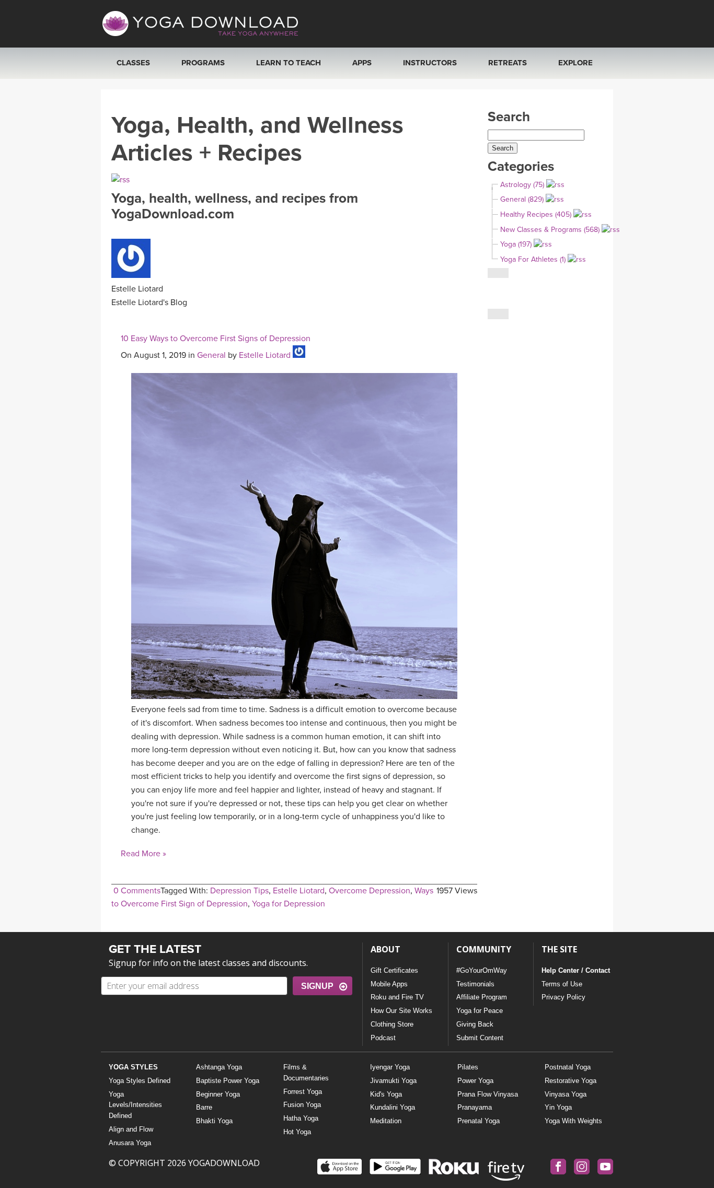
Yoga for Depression (288, 904)
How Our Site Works (401, 1011)
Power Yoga (475, 1081)
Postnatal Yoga (568, 1067)
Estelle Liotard (265, 355)
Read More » (143, 853)
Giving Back (474, 1024)
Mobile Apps (389, 984)
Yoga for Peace (479, 1011)
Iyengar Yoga (390, 1067)
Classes (133, 62)
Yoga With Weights (573, 1121)
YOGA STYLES (133, 1067)
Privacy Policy (563, 997)
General (211, 355)
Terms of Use (562, 984)
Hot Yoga (297, 1132)
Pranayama (474, 1107)
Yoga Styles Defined (139, 1081)
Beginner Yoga (218, 1094)
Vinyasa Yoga (565, 1094)
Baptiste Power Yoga (227, 1081)
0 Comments (136, 891)
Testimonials (475, 984)
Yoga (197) (516, 244)
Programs (203, 62)
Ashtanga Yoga (219, 1067)
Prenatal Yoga (478, 1121)
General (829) (522, 199)
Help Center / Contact (576, 970)
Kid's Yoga (386, 1094)
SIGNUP (317, 986)
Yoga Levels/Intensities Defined (135, 1105)
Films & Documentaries (306, 1072)
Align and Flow (131, 1129)
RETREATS (507, 62)
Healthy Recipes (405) (535, 214)
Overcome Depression (369, 891)
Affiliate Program (481, 997)
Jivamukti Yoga (393, 1081)
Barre (204, 1107)
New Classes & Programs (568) (550, 229)
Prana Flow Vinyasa (487, 1094)
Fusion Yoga (302, 1105)
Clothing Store (392, 1024)
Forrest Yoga (302, 1092)
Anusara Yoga (130, 1143)
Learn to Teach (288, 62)
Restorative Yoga (570, 1081)
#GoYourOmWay (481, 970)
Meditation (385, 1121)
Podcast (383, 1038)
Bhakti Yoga (214, 1121)
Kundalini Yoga (392, 1107)
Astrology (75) (522, 184)
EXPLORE (575, 62)
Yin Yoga (558, 1107)
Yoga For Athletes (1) (533, 259)
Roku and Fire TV (397, 997)
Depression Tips (239, 891)
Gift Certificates (394, 970)
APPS (362, 62)
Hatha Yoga (300, 1118)
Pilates (467, 1067)
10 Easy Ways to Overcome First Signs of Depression (215, 338)
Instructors (430, 62)
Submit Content (479, 1038)
